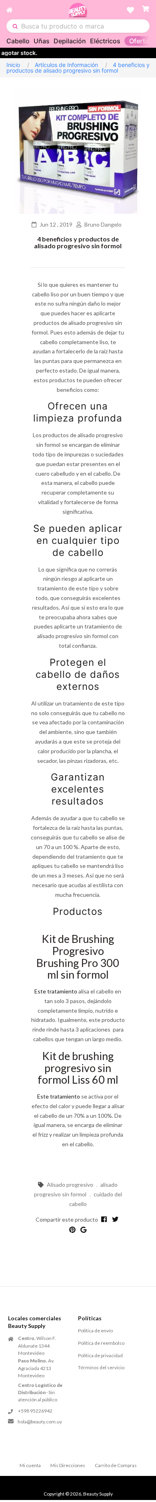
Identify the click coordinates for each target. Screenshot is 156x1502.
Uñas (42, 41)
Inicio (13, 64)
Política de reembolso (101, 1343)
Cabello (18, 41)
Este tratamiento (55, 991)
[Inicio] (37, 10)
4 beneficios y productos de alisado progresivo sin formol (78, 242)
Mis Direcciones (67, 1465)
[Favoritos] (130, 10)
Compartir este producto (67, 1219)
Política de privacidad (100, 1355)
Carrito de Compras (116, 1465)
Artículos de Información (66, 64)
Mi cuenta (30, 1465)
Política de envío (95, 1331)
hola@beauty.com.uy (40, 1422)
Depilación (70, 41)
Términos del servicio (101, 1367)
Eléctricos (105, 41)
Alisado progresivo (70, 1184)
